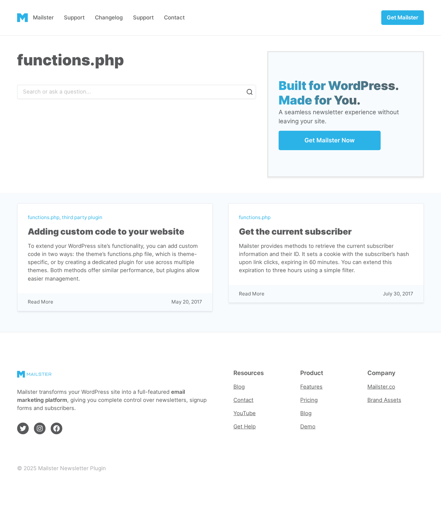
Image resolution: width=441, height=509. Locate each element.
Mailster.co (381, 386)
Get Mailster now (329, 140)
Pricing (309, 400)
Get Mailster (402, 17)
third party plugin (82, 217)
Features (311, 386)
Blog (239, 386)
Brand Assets (384, 400)
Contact (243, 400)
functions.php (43, 217)
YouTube (244, 413)
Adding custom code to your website (106, 232)
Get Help (244, 426)
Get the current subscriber (295, 232)
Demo (307, 426)
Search (249, 91)
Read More (40, 302)
